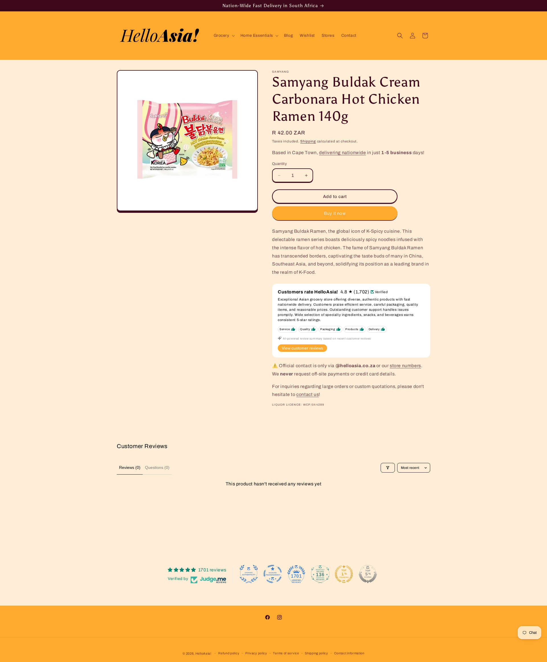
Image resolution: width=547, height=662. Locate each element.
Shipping (308, 141)
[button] (223, 36)
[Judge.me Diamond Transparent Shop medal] (273, 574)
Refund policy (228, 653)
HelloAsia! (203, 653)
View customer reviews (302, 348)
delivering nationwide (342, 152)
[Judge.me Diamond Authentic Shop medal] (249, 574)
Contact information (349, 653)
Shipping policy (316, 653)
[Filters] (388, 468)
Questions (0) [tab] (157, 467)
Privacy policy (256, 653)
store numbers (405, 365)
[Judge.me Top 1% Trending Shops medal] (344, 574)
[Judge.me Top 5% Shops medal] (368, 574)
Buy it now (335, 213)
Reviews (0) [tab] (129, 467)
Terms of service (286, 653)
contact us (307, 394)
